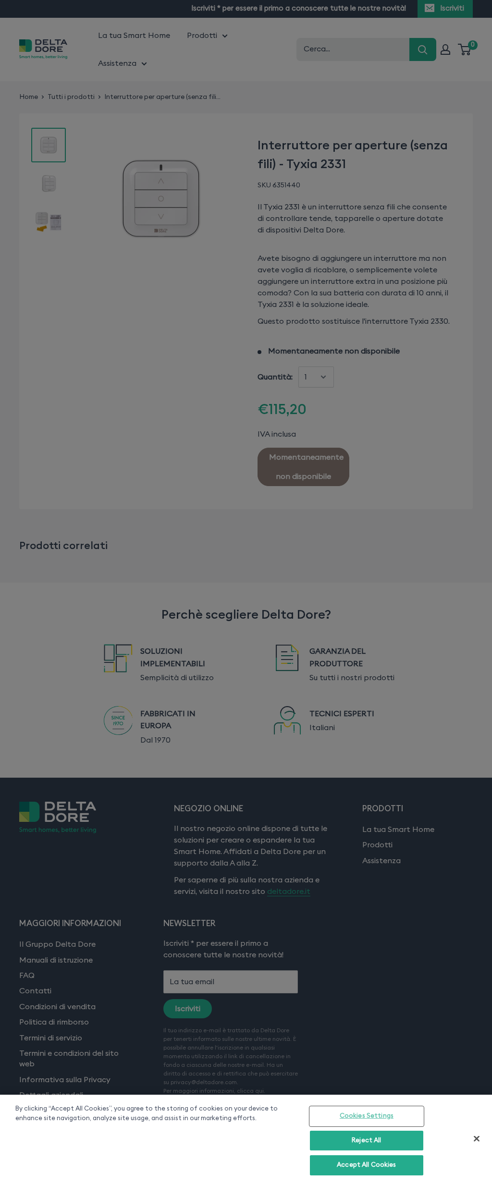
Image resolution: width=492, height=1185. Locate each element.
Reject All (366, 1140)
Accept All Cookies (366, 1165)
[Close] (476, 1138)
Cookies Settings (367, 1116)
